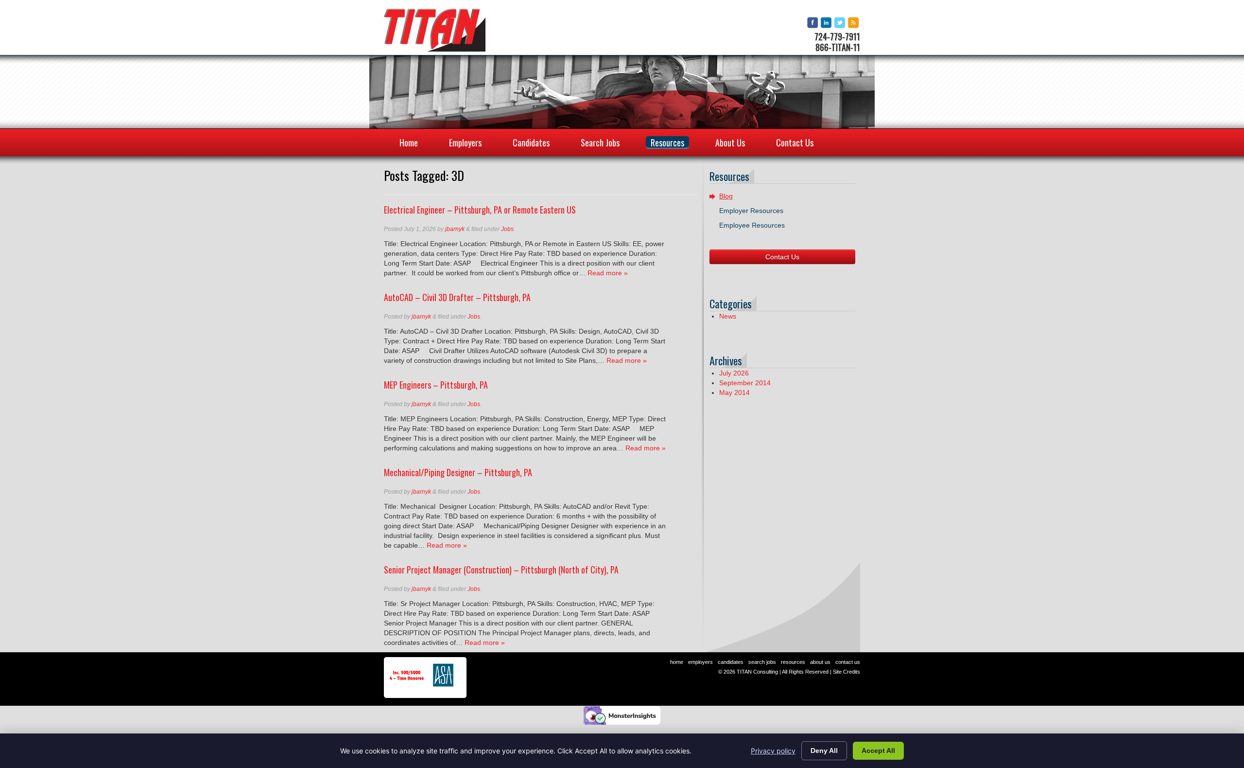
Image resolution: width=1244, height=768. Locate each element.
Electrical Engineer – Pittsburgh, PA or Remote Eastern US (480, 209)
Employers (465, 142)
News (727, 316)
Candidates (531, 142)
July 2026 (734, 373)
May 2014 (734, 392)
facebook (813, 23)
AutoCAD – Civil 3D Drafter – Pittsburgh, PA (457, 297)
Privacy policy (773, 751)
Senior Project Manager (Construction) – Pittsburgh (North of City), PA (501, 569)
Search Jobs (600, 142)
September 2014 (745, 383)
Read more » (607, 273)
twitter (840, 23)
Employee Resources (752, 225)
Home (408, 142)
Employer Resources (751, 210)
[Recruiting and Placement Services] (434, 30)
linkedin (827, 23)
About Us (730, 142)
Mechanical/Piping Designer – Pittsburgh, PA (458, 472)
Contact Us (794, 142)
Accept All (878, 750)
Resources (667, 142)
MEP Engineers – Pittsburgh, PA (436, 384)
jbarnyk (455, 229)
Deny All (824, 750)
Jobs (507, 229)
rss (854, 23)
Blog (726, 196)
